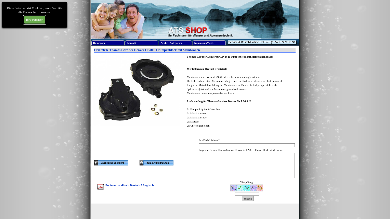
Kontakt (131, 42)
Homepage (99, 42)
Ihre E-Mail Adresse (209, 140)
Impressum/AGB (203, 42)
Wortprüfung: (246, 182)
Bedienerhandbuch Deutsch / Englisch (129, 185)
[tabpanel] (136, 168)
